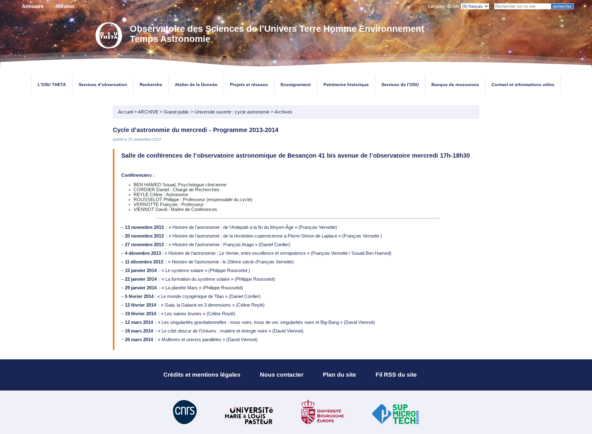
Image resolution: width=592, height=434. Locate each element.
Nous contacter (281, 374)
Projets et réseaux (249, 84)
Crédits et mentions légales (201, 374)
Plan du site (339, 374)
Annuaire (32, 6)
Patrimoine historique (346, 84)
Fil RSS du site (396, 374)
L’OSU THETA (52, 84)
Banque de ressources (455, 84)
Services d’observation (103, 84)
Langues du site (444, 6)
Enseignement (296, 84)
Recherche (151, 84)
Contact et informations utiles (522, 84)
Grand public (176, 112)
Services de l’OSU (400, 84)
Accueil (125, 112)
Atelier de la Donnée (196, 84)
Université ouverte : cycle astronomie (232, 112)
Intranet (65, 6)
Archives (283, 112)
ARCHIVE (148, 112)
